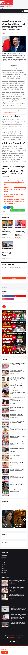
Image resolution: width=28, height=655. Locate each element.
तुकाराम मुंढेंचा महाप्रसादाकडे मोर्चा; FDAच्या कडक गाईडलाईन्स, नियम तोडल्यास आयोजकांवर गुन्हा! (17, 385)
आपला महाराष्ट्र (4, 555)
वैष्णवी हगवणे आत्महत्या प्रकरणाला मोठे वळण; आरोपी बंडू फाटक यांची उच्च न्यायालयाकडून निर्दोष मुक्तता (17, 443)
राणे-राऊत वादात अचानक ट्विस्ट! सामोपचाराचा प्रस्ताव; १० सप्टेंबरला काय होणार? (17, 457)
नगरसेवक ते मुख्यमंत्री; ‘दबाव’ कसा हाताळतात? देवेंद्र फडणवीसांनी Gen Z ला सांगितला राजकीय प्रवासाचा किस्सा (17, 372)
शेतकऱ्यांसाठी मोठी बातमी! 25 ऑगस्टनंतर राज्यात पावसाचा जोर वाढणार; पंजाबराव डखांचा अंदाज (17, 450)
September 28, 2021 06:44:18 (17, 32)
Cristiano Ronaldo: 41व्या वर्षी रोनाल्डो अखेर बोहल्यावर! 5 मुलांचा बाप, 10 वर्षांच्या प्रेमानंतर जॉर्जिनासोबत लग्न (20, 233)
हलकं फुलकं (4, 572)
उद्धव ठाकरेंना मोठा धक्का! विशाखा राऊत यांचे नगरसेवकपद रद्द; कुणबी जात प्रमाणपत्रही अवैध (17, 464)
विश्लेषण (3, 568)
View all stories (22, 509)
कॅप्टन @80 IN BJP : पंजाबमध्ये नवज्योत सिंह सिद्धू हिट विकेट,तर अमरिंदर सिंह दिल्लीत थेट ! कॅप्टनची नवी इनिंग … (15, 189)
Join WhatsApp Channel (18, 210)
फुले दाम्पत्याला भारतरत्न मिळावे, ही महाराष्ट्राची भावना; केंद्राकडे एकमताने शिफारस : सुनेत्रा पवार (16, 416)
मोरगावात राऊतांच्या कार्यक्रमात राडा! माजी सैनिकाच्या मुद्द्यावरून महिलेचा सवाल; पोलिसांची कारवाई (17, 409)
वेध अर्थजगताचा (4, 570)
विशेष (2, 566)
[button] (22, 11)
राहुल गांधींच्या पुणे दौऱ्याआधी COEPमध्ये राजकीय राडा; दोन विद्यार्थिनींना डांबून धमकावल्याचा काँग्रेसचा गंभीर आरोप (17, 471)
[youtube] (14, 641)
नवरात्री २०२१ (4, 560)
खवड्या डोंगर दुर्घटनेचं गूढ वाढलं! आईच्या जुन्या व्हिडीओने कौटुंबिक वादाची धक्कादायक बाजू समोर (17, 392)
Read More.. (5, 236)
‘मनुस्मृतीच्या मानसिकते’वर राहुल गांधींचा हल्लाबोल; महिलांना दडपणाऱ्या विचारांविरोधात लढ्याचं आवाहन (17, 402)
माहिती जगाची (4, 564)
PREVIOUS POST (22, 287)
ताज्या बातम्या (4, 557)
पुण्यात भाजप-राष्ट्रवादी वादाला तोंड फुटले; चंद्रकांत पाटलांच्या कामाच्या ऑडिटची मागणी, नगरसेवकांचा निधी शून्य (17, 379)
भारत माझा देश (4, 562)
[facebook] (11, 641)
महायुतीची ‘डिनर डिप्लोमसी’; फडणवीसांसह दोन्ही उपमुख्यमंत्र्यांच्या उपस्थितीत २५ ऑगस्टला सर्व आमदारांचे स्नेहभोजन (17, 423)
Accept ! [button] (4, 652)
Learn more (3, 649)
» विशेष (11, 17)
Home (3, 17)
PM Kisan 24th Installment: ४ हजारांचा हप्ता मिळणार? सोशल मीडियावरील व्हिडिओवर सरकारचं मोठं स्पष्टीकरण (18, 436)
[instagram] (17, 641)
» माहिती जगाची (7, 17)
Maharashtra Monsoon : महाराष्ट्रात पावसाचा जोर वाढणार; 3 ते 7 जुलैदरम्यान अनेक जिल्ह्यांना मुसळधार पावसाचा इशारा (18, 624)
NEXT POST (4, 287)
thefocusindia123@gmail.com (15, 637)
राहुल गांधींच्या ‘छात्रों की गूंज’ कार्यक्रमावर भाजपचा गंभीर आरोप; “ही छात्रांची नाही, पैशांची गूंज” (18, 429)
